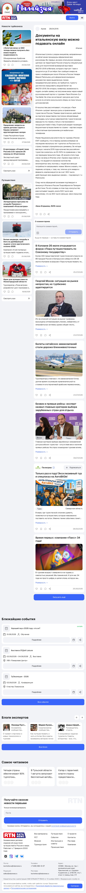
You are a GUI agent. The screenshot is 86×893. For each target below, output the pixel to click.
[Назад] (76, 717)
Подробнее (36, 640)
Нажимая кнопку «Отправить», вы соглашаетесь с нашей (29, 826)
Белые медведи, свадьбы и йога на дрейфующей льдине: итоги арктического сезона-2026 (16, 243)
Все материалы (40, 834)
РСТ (36, 837)
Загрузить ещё (59, 597)
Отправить (43, 820)
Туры (39, 509)
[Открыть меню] (82, 17)
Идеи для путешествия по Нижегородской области (15, 280)
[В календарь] (73, 640)
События (54, 837)
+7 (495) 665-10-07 (38, 866)
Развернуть (40, 266)
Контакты (72, 837)
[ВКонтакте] (22, 856)
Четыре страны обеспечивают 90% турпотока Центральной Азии (13, 775)
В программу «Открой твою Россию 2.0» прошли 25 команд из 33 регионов (16, 151)
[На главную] (9, 18)
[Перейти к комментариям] (45, 214)
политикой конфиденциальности (63, 826)
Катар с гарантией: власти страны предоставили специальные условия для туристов (68, 778)
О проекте (72, 834)
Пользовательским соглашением (23, 888)
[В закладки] (41, 214)
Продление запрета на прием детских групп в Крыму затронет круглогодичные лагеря (14, 128)
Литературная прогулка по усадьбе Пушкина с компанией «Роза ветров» (15, 204)
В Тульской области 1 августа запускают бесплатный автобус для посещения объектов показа (42, 777)
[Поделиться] (48, 214)
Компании (72, 844)
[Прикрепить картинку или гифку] (37, 233)
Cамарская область (74, 508)
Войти (72, 18)
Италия (79, 48)
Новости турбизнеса (12, 26)
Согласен (75, 886)
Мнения (37, 841)
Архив (43, 29)
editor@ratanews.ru (10, 874)
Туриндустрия (40, 844)
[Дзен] (5, 856)
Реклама (71, 841)
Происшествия (57, 847)
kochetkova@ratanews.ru (12, 866)
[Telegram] (16, 856)
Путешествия (8, 180)
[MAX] (11, 856)
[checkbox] (5, 826)
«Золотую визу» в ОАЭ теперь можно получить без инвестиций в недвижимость (16, 51)
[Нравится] (36, 214)
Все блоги (43, 747)
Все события (43, 702)
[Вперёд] (82, 717)
